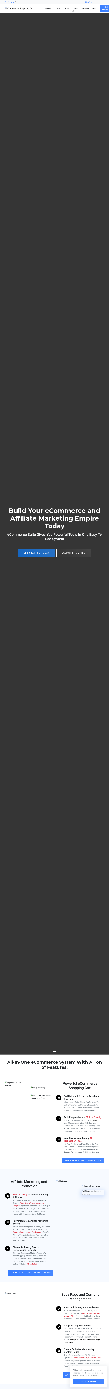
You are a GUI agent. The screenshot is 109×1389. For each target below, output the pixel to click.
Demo (58, 8)
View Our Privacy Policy (89, 1375)
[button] (8, 534)
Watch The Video (73, 553)
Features (47, 8)
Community (85, 8)
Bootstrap (94, 1120)
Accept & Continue (88, 1381)
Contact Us (75, 9)
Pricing (66, 8)
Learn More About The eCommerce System (83, 1160)
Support (95, 8)
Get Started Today (37, 553)
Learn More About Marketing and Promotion (30, 1273)
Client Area (88, 2)
